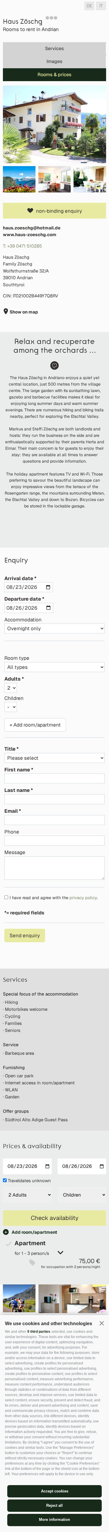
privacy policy (83, 897)
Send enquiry (25, 935)
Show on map (23, 312)
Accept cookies (54, 1491)
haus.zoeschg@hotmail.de (31, 228)
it (101, 5)
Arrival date (18, 578)
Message (14, 852)
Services (54, 48)
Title (9, 749)
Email (11, 811)
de (89, 5)
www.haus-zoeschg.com (29, 234)
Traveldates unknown (29, 1180)
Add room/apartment (34, 1232)
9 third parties (38, 1332)
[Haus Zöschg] (54, 124)
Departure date (22, 599)
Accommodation (23, 619)
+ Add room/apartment (35, 725)
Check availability (54, 1218)
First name (17, 769)
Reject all (54, 1505)
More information (54, 1519)
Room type (16, 658)
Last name (17, 790)
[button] (101, 1323)
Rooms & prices (54, 74)
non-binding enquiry (59, 211)
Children (14, 698)
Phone (11, 832)
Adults (12, 679)
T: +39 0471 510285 (22, 246)
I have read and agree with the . (54, 897)
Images (54, 61)
